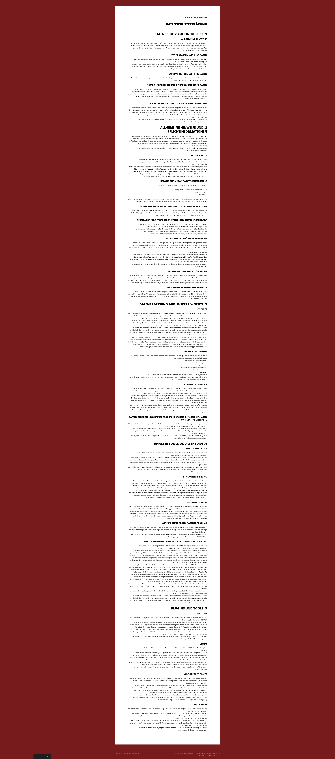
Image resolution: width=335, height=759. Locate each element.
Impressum (135, 753)
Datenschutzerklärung (123, 753)
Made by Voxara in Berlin (211, 755)
